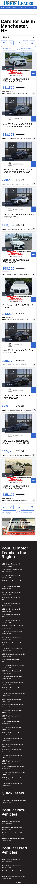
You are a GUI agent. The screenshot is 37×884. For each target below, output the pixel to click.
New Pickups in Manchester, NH (12, 828)
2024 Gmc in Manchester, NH (11, 661)
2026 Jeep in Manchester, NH (11, 762)
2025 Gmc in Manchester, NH (11, 689)
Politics (14, 7)
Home (3, 7)
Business (21, 7)
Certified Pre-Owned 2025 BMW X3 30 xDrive (15, 80)
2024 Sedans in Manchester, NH (12, 644)
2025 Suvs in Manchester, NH (11, 599)
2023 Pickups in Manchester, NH (12, 672)
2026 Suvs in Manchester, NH (11, 565)
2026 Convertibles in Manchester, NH (13, 666)
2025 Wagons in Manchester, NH (12, 739)
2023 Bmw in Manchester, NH (11, 610)
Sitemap (18, 882)
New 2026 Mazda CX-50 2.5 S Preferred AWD (18, 216)
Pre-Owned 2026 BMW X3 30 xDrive (17, 306)
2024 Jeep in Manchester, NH (11, 717)
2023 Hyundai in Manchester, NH (12, 756)
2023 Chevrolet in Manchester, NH (12, 683)
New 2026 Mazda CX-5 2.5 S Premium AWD (17, 396)
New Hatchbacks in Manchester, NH (13, 839)
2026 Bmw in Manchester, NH (11, 576)
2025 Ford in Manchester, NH (11, 734)
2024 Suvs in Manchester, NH (11, 604)
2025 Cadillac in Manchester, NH (12, 728)
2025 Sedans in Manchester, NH (12, 649)
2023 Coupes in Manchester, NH (12, 779)
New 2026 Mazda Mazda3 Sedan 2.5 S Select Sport (16, 442)
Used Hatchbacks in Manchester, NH (13, 877)
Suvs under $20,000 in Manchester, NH (14, 801)
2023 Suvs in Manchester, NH (11, 621)
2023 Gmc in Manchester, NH (11, 722)
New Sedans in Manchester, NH (12, 834)
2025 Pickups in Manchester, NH (12, 700)
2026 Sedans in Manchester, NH (12, 632)
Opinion (33, 7)
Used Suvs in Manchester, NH (11, 860)
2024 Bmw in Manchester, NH (11, 616)
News (8, 7)
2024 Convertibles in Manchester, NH (13, 767)
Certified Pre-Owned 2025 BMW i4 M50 (15, 261)
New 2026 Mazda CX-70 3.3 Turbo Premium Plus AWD (17, 125)
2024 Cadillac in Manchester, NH (12, 711)
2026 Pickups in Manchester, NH (12, 582)
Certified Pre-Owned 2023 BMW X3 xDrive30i (15, 487)
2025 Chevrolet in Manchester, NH (12, 706)
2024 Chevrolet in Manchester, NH (12, 745)
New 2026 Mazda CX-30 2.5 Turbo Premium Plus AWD (17, 170)
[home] (19, 3)
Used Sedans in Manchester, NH (12, 866)
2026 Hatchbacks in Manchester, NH (13, 655)
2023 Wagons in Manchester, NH (12, 784)
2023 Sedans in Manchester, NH (12, 638)
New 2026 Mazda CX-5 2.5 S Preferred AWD (17, 351)
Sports (27, 7)
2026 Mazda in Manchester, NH (12, 570)
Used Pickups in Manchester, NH (12, 872)
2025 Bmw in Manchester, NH (11, 593)
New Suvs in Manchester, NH (11, 822)
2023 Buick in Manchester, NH (11, 751)
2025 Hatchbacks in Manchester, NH (13, 694)
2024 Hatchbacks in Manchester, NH (13, 773)
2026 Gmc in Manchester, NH (11, 587)
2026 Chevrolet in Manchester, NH (12, 627)
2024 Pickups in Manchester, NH (12, 677)
